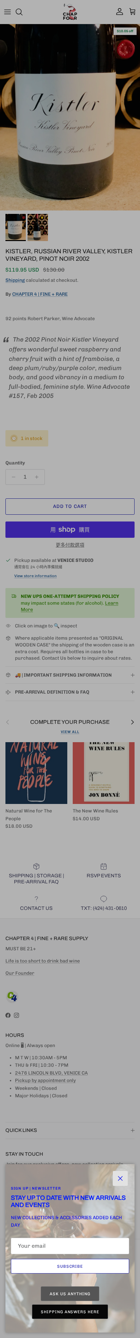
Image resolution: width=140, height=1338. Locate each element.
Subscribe (70, 1266)
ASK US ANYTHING (70, 1293)
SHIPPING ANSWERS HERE (70, 1311)
